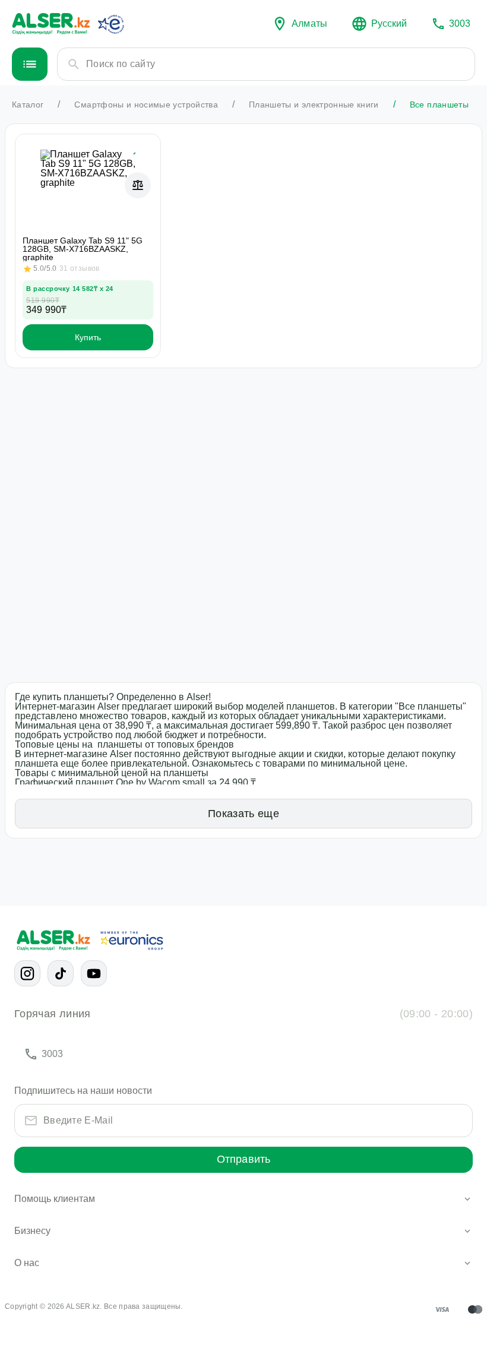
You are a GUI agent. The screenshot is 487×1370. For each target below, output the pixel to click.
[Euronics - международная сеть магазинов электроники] (110, 23)
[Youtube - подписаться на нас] (94, 973)
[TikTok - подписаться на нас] (61, 973)
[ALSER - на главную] (51, 24)
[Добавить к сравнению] (138, 185)
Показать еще (243, 814)
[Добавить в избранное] (138, 157)
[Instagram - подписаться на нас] (27, 973)
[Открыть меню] (30, 64)
